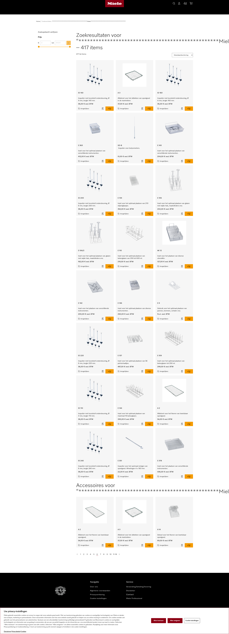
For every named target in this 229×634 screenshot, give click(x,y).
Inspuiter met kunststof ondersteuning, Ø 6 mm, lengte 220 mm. (93, 362)
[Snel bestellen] (185, 4)
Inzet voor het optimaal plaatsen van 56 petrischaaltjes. (132, 362)
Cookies (23, 631)
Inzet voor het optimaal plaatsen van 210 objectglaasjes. (133, 205)
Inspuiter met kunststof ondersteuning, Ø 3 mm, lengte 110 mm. (93, 415)
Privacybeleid (15, 631)
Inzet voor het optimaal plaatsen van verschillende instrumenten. (91, 152)
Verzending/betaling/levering (138, 587)
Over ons (94, 587)
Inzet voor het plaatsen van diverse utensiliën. (170, 257)
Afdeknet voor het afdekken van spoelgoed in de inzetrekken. (134, 99)
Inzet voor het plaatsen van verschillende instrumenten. (93, 310)
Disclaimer (130, 591)
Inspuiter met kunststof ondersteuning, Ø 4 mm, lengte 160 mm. (173, 99)
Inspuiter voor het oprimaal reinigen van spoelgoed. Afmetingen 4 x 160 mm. (133, 467)
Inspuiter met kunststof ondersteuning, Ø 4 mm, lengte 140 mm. (93, 99)
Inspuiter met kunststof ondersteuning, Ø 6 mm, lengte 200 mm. (93, 205)
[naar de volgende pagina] (119, 554)
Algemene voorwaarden (100, 591)
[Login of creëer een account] (179, 4)
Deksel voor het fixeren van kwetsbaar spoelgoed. (171, 536)
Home (38, 21)
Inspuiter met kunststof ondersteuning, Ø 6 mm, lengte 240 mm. (93, 467)
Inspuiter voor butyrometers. (129, 148)
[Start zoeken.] (174, 3)
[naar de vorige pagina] (77, 554)
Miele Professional (134, 598)
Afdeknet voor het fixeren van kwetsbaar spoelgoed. (172, 415)
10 (110, 554)
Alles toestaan (159, 620)
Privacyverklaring (97, 594)
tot (53, 43)
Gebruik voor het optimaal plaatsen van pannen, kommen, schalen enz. (172, 310)
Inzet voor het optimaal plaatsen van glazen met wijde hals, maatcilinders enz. (173, 205)
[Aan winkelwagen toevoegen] (109, 108)
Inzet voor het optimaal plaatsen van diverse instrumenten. (134, 310)
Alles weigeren (175, 620)
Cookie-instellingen (192, 620)
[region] (114, 621)
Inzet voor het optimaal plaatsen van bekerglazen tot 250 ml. (171, 362)
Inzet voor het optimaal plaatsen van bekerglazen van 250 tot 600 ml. (131, 257)
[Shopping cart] (191, 4)
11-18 (115, 554)
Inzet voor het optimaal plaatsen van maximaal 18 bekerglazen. (131, 415)
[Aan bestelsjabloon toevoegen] (103, 108)
